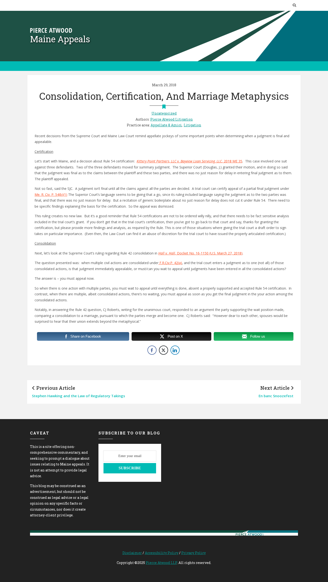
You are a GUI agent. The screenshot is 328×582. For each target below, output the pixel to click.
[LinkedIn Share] (175, 350)
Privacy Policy (193, 553)
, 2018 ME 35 (189, 161)
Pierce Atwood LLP (161, 562)
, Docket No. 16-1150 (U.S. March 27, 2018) (200, 253)
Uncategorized (164, 113)
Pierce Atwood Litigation (171, 119)
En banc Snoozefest (276, 395)
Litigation (192, 125)
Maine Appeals (60, 39)
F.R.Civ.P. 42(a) (170, 262)
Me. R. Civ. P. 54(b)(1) (51, 194)
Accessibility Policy (161, 553)
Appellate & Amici (166, 125)
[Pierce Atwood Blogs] (51, 30)
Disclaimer (132, 553)
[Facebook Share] (152, 350)
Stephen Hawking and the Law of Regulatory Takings (78, 395)
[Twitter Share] (163, 350)
